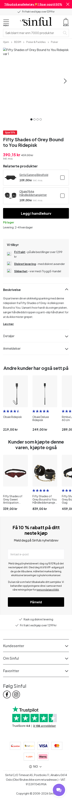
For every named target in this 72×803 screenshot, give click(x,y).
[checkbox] (62, 177)
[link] (6, 41)
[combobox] (33, 33)
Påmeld (36, 602)
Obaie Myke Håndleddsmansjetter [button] (33, 193)
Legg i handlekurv (36, 213)
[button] (67, 4)
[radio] (4, 411)
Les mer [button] (8, 324)
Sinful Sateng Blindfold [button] (33, 174)
